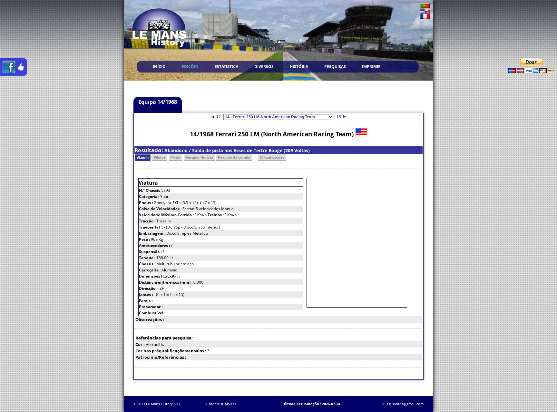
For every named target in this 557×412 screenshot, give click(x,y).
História (299, 66)
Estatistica (226, 66)
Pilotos (160, 157)
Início (159, 66)
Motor (176, 157)
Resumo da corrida (234, 157)
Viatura (143, 158)
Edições (190, 66)
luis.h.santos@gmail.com (403, 403)
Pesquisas (335, 66)
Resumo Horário (199, 157)
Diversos (264, 66)
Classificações (272, 157)
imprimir (371, 66)
